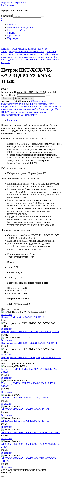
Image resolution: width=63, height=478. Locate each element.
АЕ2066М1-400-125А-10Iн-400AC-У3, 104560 (25, 420)
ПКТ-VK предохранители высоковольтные (28, 52)
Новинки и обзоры (17, 30)
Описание (12, 120)
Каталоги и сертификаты (20, 27)
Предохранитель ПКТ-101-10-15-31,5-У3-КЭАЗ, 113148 (30, 331)
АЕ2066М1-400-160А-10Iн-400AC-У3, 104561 (25, 409)
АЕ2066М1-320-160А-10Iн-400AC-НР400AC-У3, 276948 (30, 432)
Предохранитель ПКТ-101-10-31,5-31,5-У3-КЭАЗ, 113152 (31, 357)
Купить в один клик (24, 98)
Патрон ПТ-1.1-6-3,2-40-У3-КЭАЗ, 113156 (23, 317)
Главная (11, 24)
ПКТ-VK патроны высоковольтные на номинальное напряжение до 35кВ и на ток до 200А (30, 57)
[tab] (34, 120)
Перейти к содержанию (13, 2)
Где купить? (13, 35)
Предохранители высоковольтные (26, 51)
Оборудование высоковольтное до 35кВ (23, 102)
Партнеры (12, 38)
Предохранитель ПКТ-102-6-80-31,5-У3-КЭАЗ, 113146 (29, 343)
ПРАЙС (11, 33)
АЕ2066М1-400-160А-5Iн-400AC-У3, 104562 (24, 397)
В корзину (7, 98)
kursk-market (7, 5)
